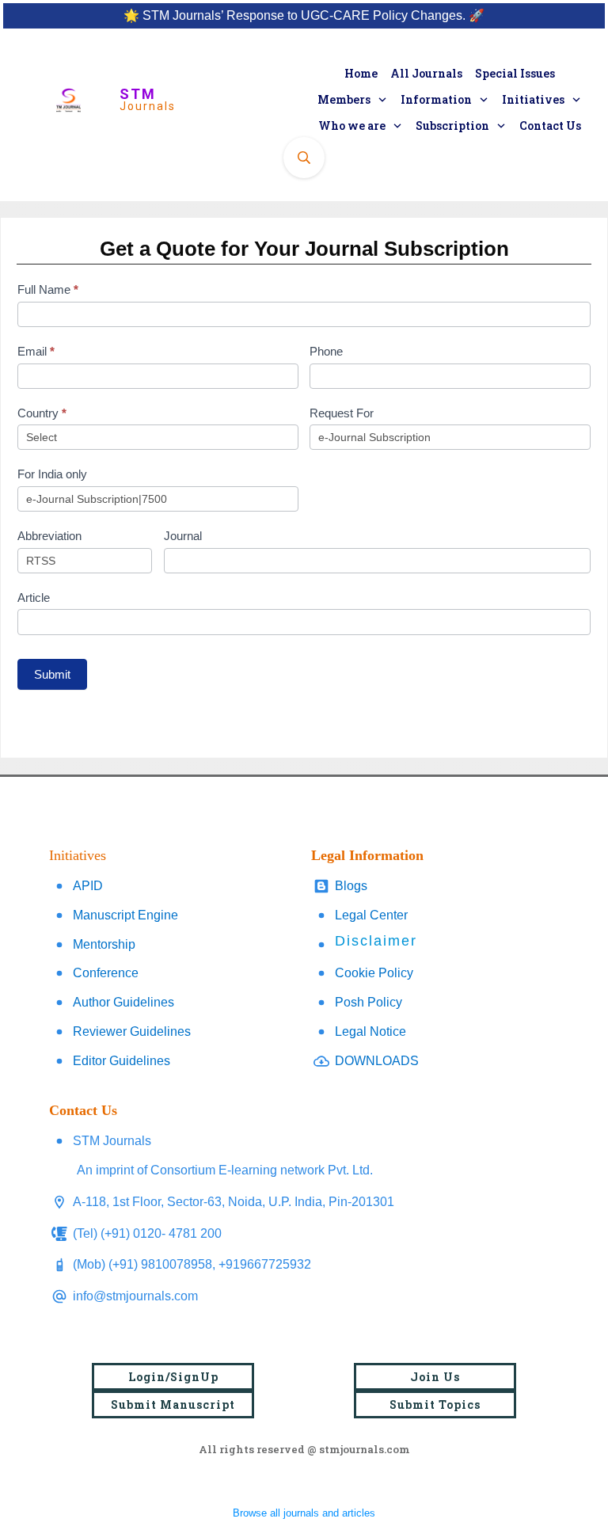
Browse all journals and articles (304, 1513)
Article (33, 597)
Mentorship (104, 944)
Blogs (351, 885)
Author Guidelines (123, 1002)
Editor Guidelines (121, 1061)
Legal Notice (370, 1031)
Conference (106, 973)
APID (88, 885)
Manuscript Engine (125, 915)
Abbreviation (49, 535)
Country (41, 413)
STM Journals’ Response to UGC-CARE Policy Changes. (304, 15)
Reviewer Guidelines (132, 1031)
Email (36, 351)
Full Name (47, 289)
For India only (52, 474)
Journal (183, 535)
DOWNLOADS (377, 1061)
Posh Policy (368, 1002)
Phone (326, 351)
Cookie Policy (374, 973)
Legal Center (371, 915)
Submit (52, 674)
